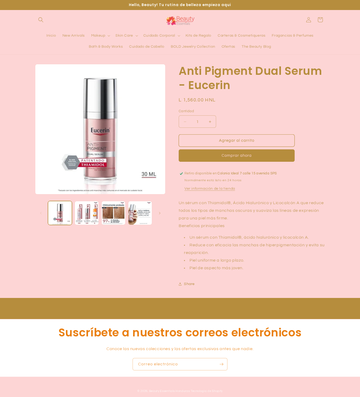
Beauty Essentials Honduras (169, 391)
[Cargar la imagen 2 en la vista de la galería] (87, 213)
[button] (41, 20)
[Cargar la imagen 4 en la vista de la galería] (140, 213)
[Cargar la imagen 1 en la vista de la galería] (60, 213)
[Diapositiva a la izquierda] (41, 213)
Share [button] (189, 284)
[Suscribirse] (221, 364)
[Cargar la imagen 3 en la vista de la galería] (113, 213)
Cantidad (186, 111)
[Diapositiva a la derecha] (160, 213)
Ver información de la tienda (209, 188)
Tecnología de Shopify (207, 391)
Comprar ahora (237, 156)
